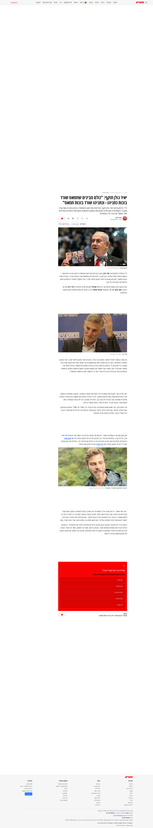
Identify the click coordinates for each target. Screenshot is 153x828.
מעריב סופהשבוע (95, 793)
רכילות (82, 2)
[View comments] (61, 218)
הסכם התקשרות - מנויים (26, 786)
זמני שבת (65, 798)
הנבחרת (109, 2)
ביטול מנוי (97, 805)
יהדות (131, 800)
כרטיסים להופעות (128, 805)
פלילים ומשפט (68, 2)
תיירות (55, 2)
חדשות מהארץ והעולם (116, 192)
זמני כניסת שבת (47, 2)
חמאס (125, 615)
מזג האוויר (130, 802)
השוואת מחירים (63, 800)
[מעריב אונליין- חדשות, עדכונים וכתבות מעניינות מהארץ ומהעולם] (140, 2)
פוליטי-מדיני (105, 192)
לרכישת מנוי (14, 2)
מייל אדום (97, 788)
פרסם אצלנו (97, 786)
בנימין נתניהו (118, 615)
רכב (61, 2)
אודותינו (98, 802)
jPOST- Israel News (61, 786)
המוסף (98, 795)
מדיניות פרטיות (28, 788)
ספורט (97, 2)
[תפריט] (146, 2)
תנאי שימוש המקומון (27, 791)
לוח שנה (38, 2)
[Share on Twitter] (77, 218)
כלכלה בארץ (129, 788)
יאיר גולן (110, 615)
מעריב (125, 192)
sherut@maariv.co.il (119, 815)
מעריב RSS (97, 791)
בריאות (76, 2)
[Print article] (68, 218)
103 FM (65, 791)
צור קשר (98, 784)
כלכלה (102, 2)
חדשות (115, 2)
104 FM (65, 795)
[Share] (86, 218)
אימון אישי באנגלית (62, 784)
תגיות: (125, 614)
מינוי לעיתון (97, 798)
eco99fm (64, 793)
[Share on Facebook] (82, 218)
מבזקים (131, 786)
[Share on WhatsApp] (73, 218)
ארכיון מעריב (97, 800)
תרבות (91, 2)
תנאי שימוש (29, 784)
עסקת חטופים (103, 615)
